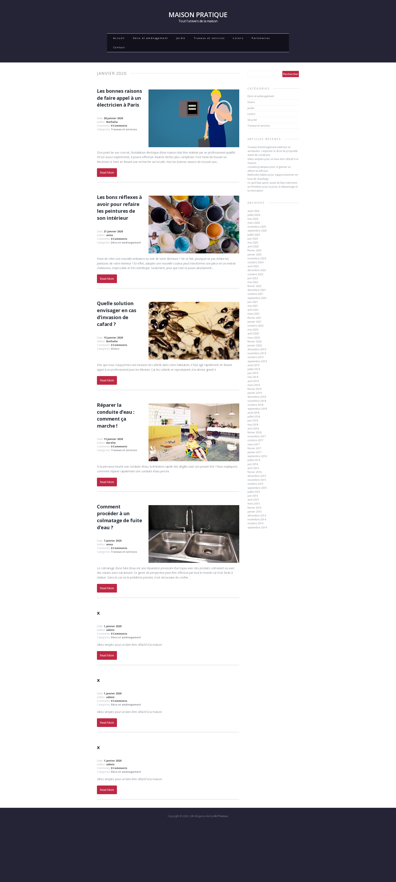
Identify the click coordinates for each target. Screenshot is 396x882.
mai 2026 (253, 219)
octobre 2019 (255, 357)
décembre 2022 (257, 270)
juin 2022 (253, 278)
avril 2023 (253, 266)
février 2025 (255, 250)
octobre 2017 (255, 440)
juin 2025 (253, 238)
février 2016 (255, 472)
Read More (107, 172)
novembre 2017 (257, 436)
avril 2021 (253, 310)
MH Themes (220, 816)
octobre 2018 (255, 405)
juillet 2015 (254, 492)
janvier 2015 (255, 511)
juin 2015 (253, 495)
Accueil (119, 38)
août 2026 (253, 211)
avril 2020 (253, 333)
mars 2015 (254, 503)
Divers (115, 348)
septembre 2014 (257, 527)
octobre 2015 (255, 484)
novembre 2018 (257, 401)
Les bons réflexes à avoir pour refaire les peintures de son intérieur (119, 207)
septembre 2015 (257, 488)
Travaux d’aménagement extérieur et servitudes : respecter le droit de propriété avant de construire (273, 151)
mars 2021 (254, 313)
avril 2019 (253, 381)
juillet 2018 (254, 416)
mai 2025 (253, 242)
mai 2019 (253, 377)
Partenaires (261, 38)
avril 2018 (253, 428)
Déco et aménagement (150, 38)
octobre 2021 (255, 294)
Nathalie (112, 122)
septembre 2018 (257, 408)
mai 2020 (253, 329)
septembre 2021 (257, 298)
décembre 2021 (257, 290)
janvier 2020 (255, 345)
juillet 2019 (254, 369)
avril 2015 (253, 499)
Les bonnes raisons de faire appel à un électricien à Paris (119, 97)
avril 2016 (253, 468)
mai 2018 (253, 424)
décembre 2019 (257, 349)
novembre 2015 (257, 480)
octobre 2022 (255, 274)
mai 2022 (253, 282)
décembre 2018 (257, 397)
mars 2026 (254, 223)
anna (109, 235)
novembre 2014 (257, 519)
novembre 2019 (257, 353)
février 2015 (255, 507)
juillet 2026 (254, 215)
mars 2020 (254, 337)
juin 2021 (253, 302)
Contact (119, 47)
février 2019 (255, 389)
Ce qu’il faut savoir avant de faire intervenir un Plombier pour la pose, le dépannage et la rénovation (273, 186)
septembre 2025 (257, 230)
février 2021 (255, 318)
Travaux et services (209, 38)
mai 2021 (253, 306)
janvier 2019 (255, 393)
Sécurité (252, 120)
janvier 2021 (255, 321)
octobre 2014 (255, 523)
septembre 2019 (257, 361)
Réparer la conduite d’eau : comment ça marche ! (115, 415)
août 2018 (253, 412)
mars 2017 (254, 444)
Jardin (180, 38)
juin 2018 (253, 420)
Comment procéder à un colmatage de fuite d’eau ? (119, 517)
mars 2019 (254, 385)
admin (110, 630)
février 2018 (255, 432)
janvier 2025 (255, 254)
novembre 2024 (257, 258)
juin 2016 (253, 464)
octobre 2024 (255, 262)
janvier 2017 (255, 452)
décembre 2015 (257, 476)
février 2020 (255, 341)
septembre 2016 (257, 456)
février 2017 (255, 448)
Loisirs (238, 38)
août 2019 (253, 365)
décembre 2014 (257, 515)
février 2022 (255, 286)
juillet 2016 (254, 460)
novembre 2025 (257, 226)
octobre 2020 (255, 325)
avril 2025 (253, 246)
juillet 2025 (254, 234)
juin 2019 (253, 373)
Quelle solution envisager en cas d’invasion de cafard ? (116, 313)
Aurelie (111, 443)
